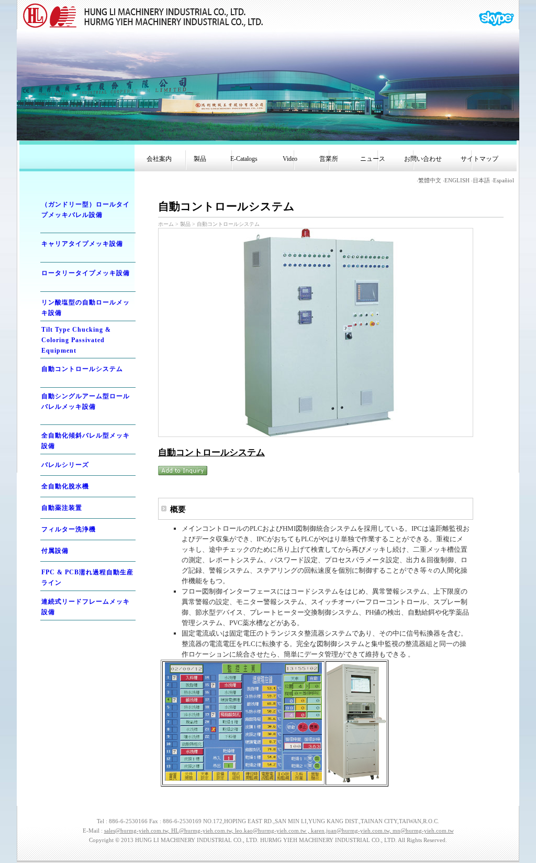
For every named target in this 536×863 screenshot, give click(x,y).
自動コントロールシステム (82, 369)
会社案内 (159, 158)
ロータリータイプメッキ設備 (85, 273)
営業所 (327, 158)
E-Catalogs (242, 158)
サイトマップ (479, 158)
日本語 (481, 180)
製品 (198, 158)
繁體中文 (429, 180)
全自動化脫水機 (65, 486)
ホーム (166, 224)
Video (286, 158)
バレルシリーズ (65, 464)
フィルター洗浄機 (68, 529)
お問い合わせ (423, 158)
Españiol (503, 180)
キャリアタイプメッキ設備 (82, 243)
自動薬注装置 (61, 507)
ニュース (371, 158)
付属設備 (55, 550)
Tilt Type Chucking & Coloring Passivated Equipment (76, 340)
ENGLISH (457, 180)
